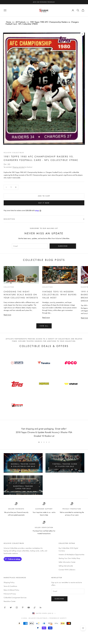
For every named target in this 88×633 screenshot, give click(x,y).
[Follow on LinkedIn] (40, 607)
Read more (7, 314)
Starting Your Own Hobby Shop (69, 558)
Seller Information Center (67, 562)
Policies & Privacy (10, 594)
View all (44, 326)
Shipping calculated (18, 167)
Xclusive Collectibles (14, 153)
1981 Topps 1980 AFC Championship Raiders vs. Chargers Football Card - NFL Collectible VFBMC (42, 23)
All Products (20, 22)
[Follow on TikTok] (34, 607)
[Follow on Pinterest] (23, 607)
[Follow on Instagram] (17, 607)
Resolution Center (10, 601)
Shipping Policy (9, 582)
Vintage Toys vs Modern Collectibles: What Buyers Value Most (59, 294)
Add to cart (44, 196)
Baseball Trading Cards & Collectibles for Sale (23, 465)
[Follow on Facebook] (5, 607)
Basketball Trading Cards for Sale (23, 487)
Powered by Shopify (58, 618)
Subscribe (63, 246)
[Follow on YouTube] (29, 607)
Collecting (9, 287)
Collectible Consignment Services (15, 597)
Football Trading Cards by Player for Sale (64, 465)
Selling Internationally (66, 566)
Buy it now (43, 203)
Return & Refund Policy (11, 590)
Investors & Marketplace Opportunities (71, 554)
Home (8, 22)
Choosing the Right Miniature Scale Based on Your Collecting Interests (21, 294)
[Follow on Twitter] (11, 607)
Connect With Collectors (67, 569)
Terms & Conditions (10, 586)
